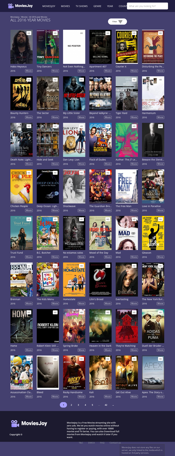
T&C (81, 442)
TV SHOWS (82, 6)
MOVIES (65, 6)
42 (106, 404)
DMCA (91, 442)
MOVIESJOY (48, 6)
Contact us (115, 442)
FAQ (102, 442)
